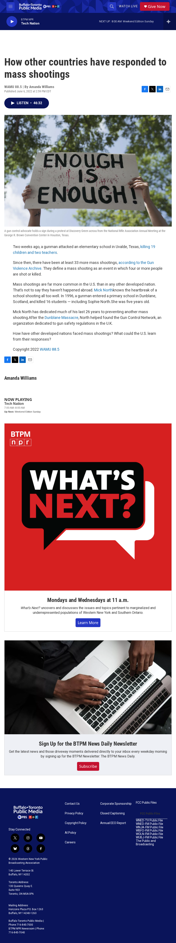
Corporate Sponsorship (116, 803)
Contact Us (72, 803)
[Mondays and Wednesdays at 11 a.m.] (88, 507)
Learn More (88, 622)
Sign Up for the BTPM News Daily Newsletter (88, 743)
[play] (11, 21)
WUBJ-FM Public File (149, 837)
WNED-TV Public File (149, 820)
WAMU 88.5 (49, 349)
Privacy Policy (74, 813)
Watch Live (128, 6)
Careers (70, 842)
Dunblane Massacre (61, 317)
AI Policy (70, 832)
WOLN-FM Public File (149, 834)
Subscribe (88, 766)
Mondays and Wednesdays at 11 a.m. (88, 600)
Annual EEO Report (113, 823)
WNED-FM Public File (149, 824)
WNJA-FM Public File (149, 827)
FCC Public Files (146, 802)
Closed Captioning (112, 813)
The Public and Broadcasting (146, 842)
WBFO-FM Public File (149, 830)
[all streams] (169, 21)
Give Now (156, 6)
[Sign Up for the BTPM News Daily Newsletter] (88, 687)
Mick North (103, 290)
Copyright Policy (75, 823)
